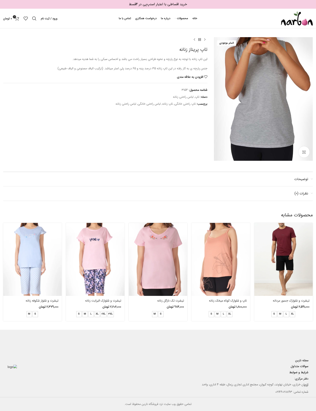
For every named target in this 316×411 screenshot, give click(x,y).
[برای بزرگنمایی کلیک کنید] (304, 151)
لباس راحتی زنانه (183, 96)
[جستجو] (34, 18)
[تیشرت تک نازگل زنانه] (158, 259)
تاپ (197, 96)
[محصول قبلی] (204, 39)
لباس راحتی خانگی (149, 103)
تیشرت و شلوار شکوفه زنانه (42, 300)
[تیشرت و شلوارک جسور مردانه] (283, 259)
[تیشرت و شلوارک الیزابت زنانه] (95, 259)
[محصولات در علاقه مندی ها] (25, 18)
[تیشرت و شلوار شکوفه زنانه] (32, 259)
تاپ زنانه (167, 103)
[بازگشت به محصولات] (199, 39)
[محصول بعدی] (194, 39)
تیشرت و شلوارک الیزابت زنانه (103, 300)
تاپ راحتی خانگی (185, 103)
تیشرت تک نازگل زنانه (170, 300)
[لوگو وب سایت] (297, 18)
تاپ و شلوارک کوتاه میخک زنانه (228, 300)
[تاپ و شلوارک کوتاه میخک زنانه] (221, 259)
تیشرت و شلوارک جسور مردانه (291, 300)
